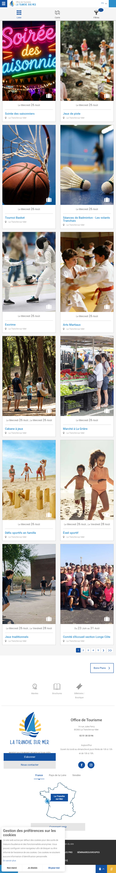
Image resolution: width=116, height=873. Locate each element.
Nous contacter (30, 764)
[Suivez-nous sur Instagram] (91, 765)
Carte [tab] (57, 17)
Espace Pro (66, 852)
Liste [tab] (19, 17)
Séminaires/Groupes (88, 852)
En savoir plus (9, 860)
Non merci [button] (12, 868)
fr (102, 3)
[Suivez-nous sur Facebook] (81, 765)
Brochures (57, 693)
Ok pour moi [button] (54, 868)
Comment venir (58, 826)
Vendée (76, 775)
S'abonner (29, 756)
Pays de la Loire (57, 775)
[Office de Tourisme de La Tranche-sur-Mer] (30, 728)
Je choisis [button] (32, 868)
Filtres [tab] (96, 17)
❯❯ (110, 650)
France (39, 775)
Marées (34, 693)
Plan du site (68, 844)
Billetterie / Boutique (79, 695)
